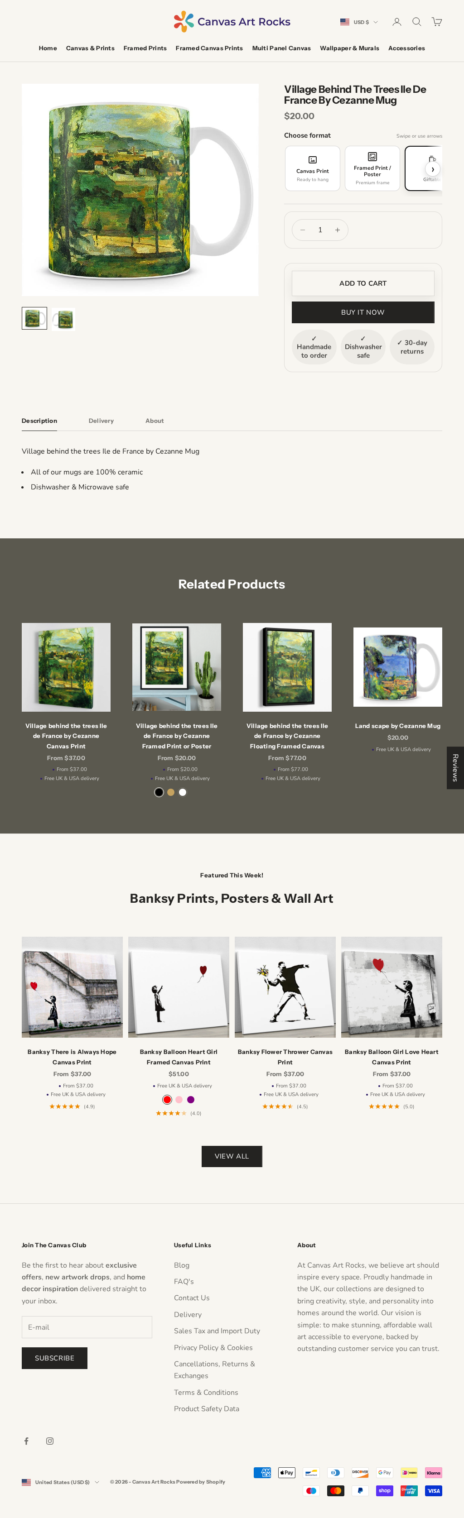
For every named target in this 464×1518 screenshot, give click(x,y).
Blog (181, 1265)
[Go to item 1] (34, 318)
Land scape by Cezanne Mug (398, 725)
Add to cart (363, 283)
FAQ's (184, 1282)
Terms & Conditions (206, 1393)
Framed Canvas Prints (209, 48)
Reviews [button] (455, 768)
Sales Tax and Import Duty (217, 1331)
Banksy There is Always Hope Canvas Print (72, 1056)
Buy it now (363, 312)
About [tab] (154, 420)
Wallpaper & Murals (349, 48)
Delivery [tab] (101, 420)
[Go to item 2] (63, 319)
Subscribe (54, 1358)
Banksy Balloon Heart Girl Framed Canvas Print (179, 1056)
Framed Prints (145, 48)
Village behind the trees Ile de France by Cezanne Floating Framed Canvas (287, 736)
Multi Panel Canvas (281, 48)
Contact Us (192, 1298)
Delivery (188, 1315)
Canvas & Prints (90, 48)
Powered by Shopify (200, 1482)
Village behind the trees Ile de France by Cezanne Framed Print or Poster (177, 736)
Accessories (406, 48)
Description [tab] (39, 420)
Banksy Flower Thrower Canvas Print (285, 1056)
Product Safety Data (206, 1409)
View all (232, 1156)
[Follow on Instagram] (49, 1441)
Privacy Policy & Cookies (213, 1348)
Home (48, 48)
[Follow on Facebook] (26, 1441)
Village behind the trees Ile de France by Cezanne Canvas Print (66, 736)
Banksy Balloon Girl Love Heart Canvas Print (392, 1056)
